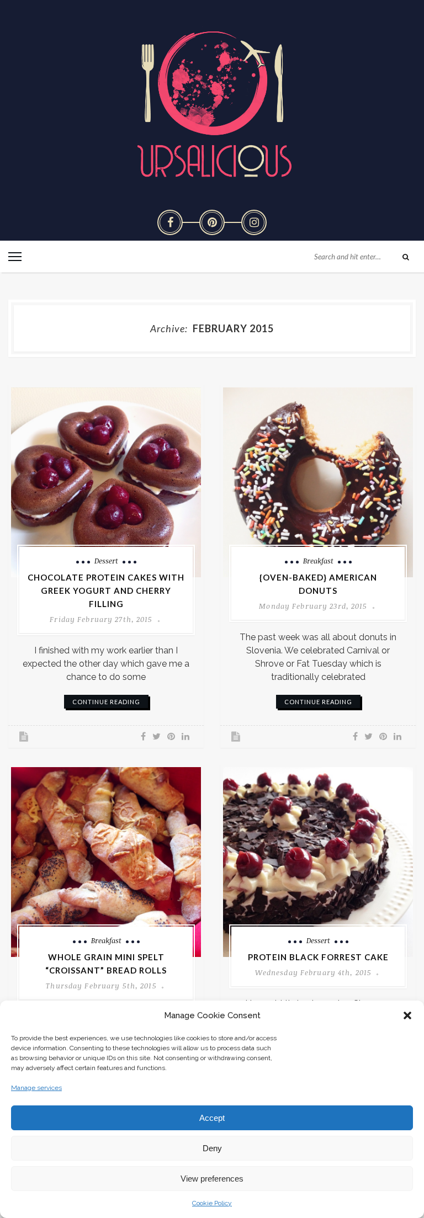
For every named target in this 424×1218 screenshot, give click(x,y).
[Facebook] (170, 222)
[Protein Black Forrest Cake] (318, 862)
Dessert (106, 561)
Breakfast (318, 561)
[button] (407, 1015)
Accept (212, 1118)
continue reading (106, 701)
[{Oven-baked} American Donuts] (318, 482)
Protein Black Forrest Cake (318, 957)
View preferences (212, 1178)
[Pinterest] (212, 222)
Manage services (36, 1088)
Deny (212, 1148)
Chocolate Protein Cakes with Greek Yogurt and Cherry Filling (106, 590)
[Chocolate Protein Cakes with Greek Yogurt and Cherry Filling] (106, 482)
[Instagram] (254, 222)
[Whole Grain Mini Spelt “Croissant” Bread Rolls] (106, 862)
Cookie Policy (212, 1203)
